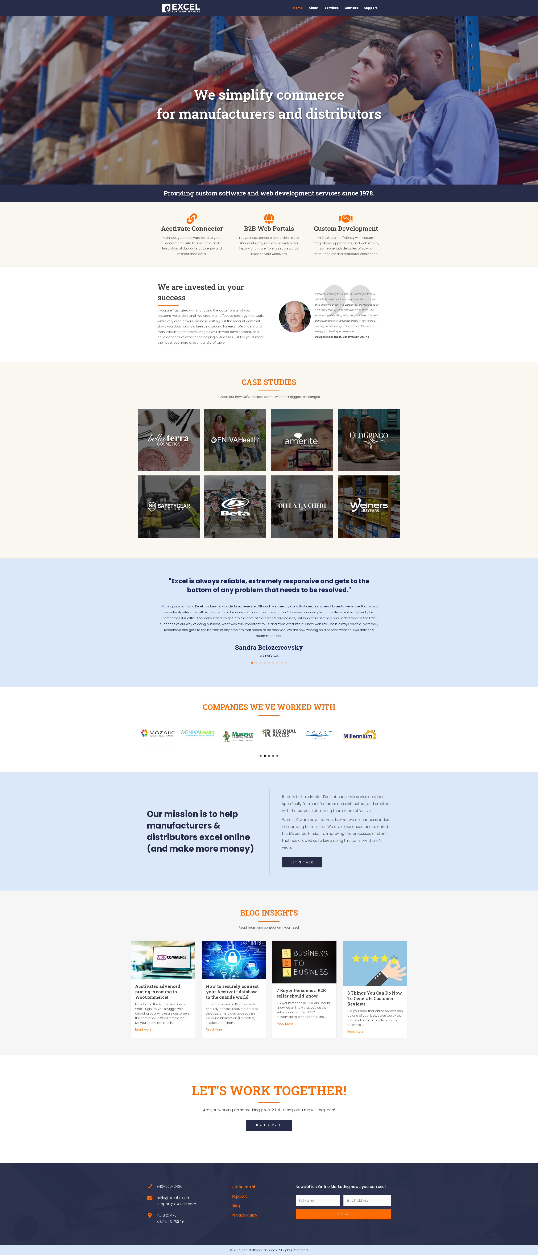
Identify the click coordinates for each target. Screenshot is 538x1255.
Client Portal (243, 1178)
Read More (143, 1020)
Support (370, 8)
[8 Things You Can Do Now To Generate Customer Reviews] (375, 954)
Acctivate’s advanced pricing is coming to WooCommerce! (157, 983)
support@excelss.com (176, 1195)
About (314, 8)
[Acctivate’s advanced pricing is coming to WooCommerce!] (163, 951)
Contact (351, 8)
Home (298, 8)
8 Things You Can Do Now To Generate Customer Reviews (374, 989)
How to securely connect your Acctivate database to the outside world (232, 983)
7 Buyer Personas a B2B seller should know (301, 984)
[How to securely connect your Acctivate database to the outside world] (234, 951)
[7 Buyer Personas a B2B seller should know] (304, 953)
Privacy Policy (244, 1206)
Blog (236, 1197)
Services (332, 8)
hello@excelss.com (173, 1189)
